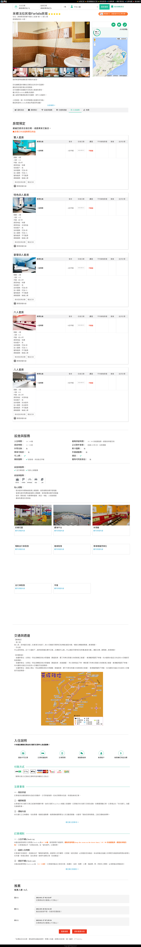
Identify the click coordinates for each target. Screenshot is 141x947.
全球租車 (111, 1)
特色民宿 (103, 1)
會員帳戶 (138, 1)
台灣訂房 (82, 1)
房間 (34, 110)
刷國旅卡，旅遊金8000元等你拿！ (115, 14)
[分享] (113, 25)
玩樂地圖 (129, 1)
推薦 (87, 110)
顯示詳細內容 (20, 531)
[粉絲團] (119, 25)
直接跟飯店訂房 (92, 1)
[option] (33, 515)
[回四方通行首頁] (4, 1)
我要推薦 (64, 931)
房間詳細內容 (22, 186)
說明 (76, 110)
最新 (20, 110)
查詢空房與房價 (20, 182)
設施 (48, 110)
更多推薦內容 (79, 931)
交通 (63, 110)
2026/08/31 (81, 150)
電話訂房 (31, 182)
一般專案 (40, 151)
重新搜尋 (104, 7)
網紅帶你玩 (120, 1)
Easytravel (74, 945)
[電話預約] (125, 25)
